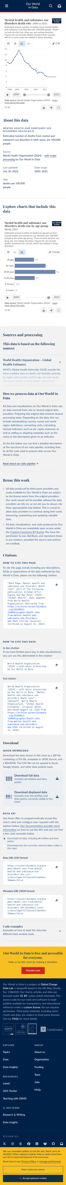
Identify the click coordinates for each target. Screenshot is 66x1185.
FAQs (15, 1019)
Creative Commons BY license (27, 532)
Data (5, 1059)
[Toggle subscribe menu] (59, 5)
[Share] (51, 107)
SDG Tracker (10, 1091)
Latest (6, 1083)
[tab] (8, 43)
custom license (32, 1007)
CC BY (7, 107)
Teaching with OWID (15, 1098)
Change (56, 252)
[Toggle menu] (6, 5)
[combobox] (50, 6)
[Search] (50, 6)
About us (39, 1052)
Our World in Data (33, 6)
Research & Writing (14, 1115)
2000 (16, 94)
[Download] (44, 107)
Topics (6, 1052)
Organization (41, 1059)
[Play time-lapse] (7, 95)
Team (37, 1075)
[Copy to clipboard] (52, 585)
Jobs (37, 1082)
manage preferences (50, 1161)
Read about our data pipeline (19, 463)
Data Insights (10, 1067)
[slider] (24, 94)
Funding (38, 1067)
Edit (58, 43)
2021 (57, 94)
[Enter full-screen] (58, 107)
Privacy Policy (28, 1161)
